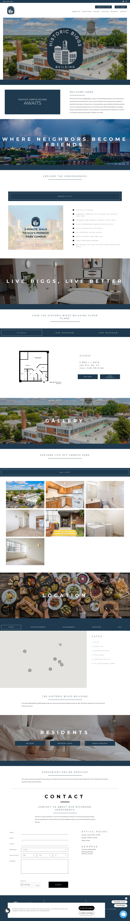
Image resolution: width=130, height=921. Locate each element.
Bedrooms (13, 849)
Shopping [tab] (96, 627)
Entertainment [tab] (38, 627)
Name (11, 832)
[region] (56, 910)
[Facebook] (123, 1)
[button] (60, 645)
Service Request (100, 743)
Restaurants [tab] (69, 627)
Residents (114, 11)
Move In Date (14, 855)
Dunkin (96, 642)
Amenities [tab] (65, 196)
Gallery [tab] (65, 472)
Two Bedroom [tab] (108, 333)
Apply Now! (120, 7)
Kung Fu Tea (98, 646)
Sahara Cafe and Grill (102, 659)
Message (12, 861)
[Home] (11, 10)
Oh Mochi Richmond (101, 650)
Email (11, 838)
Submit (58, 885)
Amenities (76, 11)
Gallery (96, 11)
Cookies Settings (86, 913)
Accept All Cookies (86, 908)
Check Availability (110, 376)
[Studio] (38, 367)
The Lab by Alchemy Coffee (104, 663)
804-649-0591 (8, 1)
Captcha (23, 881)
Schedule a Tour (103, 7)
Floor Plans (87, 11)
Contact (123, 11)
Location (105, 11)
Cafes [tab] (11, 627)
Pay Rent (30, 743)
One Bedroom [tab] (65, 333)
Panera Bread (99, 655)
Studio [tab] (22, 333)
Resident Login (65, 743)
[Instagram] (126, 1)
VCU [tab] (119, 627)
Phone (12, 844)
